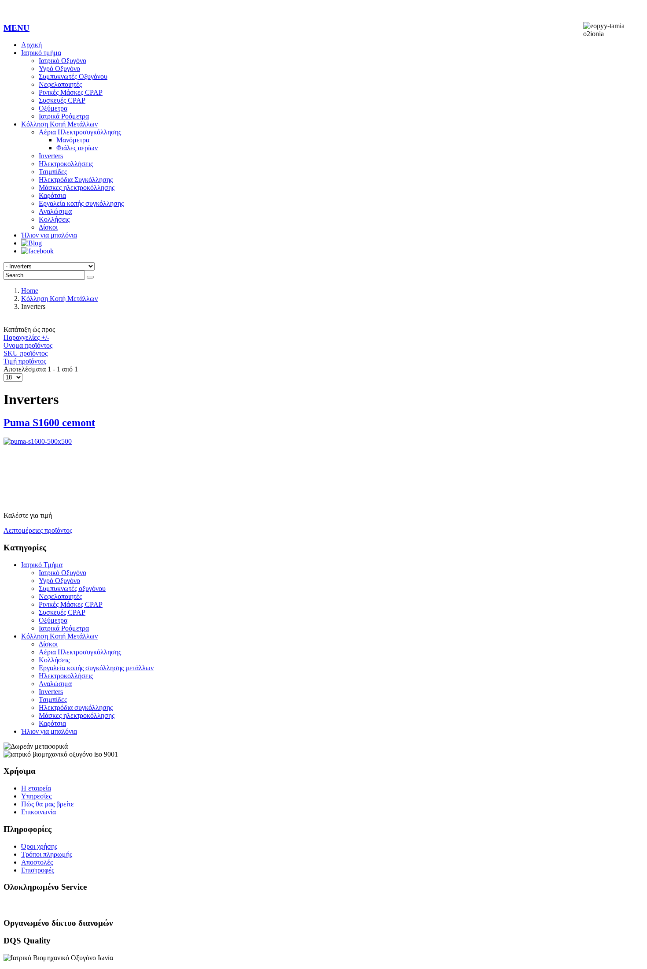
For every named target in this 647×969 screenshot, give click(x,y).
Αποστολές (37, 862)
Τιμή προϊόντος (25, 361)
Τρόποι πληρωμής (46, 854)
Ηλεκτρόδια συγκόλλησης (76, 707)
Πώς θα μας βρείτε (47, 804)
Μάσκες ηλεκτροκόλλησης (76, 187)
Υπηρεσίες (36, 796)
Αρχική (31, 44)
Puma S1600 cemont (49, 422)
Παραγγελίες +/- (26, 337)
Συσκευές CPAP (62, 100)
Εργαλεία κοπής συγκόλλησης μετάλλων (96, 668)
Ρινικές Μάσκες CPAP (71, 92)
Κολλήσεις (54, 219)
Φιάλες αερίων (77, 148)
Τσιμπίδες (53, 171)
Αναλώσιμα (55, 211)
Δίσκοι (48, 227)
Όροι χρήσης (39, 846)
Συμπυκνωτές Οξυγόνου (73, 76)
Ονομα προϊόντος (28, 345)
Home (29, 290)
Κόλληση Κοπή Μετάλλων (59, 124)
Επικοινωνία (38, 812)
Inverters (51, 156)
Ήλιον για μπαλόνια (49, 235)
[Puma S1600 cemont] (323, 471)
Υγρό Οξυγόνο (59, 68)
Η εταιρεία (36, 788)
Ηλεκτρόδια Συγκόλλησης (76, 179)
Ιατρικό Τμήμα (41, 564)
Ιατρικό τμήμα (41, 52)
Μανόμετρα (72, 140)
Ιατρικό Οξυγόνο (62, 60)
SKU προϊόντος (26, 353)
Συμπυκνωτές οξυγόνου (72, 588)
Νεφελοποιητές (60, 84)
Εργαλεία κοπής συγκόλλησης (81, 203)
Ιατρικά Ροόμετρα (64, 116)
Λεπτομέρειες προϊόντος (38, 530)
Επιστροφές (37, 870)
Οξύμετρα (53, 108)
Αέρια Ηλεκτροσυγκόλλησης (80, 132)
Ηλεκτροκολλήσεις (66, 163)
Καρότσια (52, 195)
